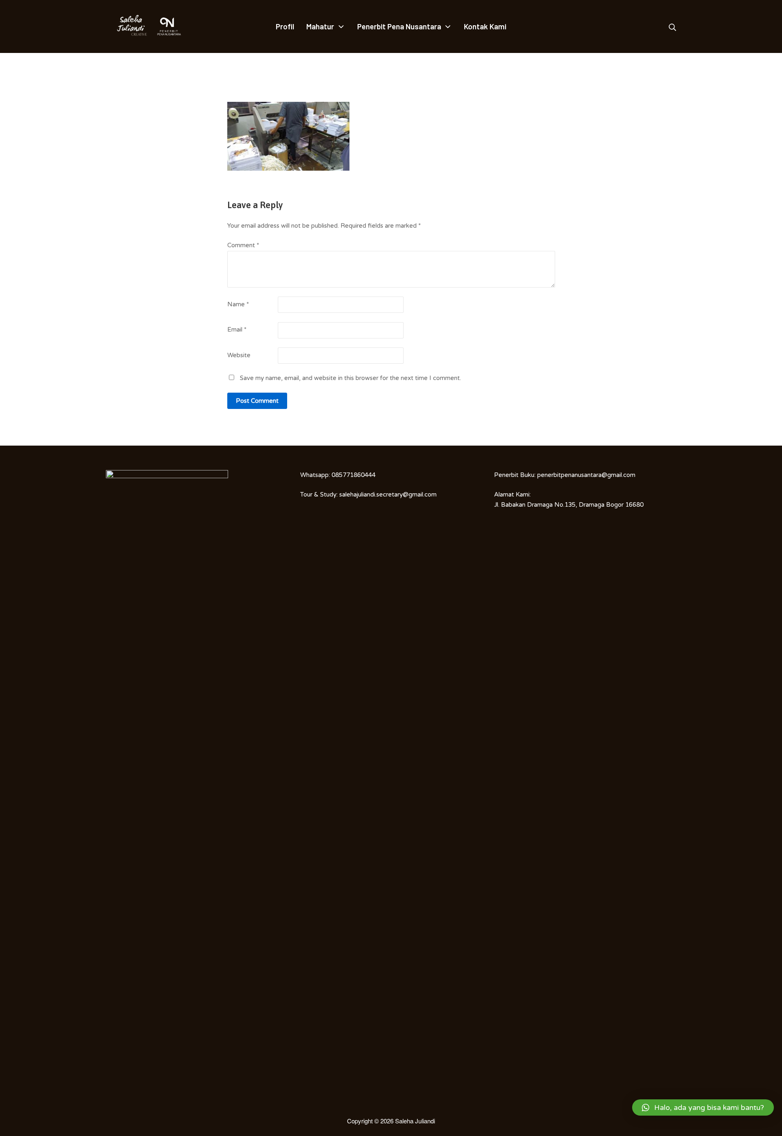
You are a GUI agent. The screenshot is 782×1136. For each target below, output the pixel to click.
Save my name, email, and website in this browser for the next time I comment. (350, 378)
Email (236, 329)
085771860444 (354, 475)
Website (238, 355)
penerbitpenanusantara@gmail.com (586, 475)
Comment (243, 245)
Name (238, 304)
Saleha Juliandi (415, 1120)
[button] (703, 1107)
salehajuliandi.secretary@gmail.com (388, 494)
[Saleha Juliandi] (126, 26)
